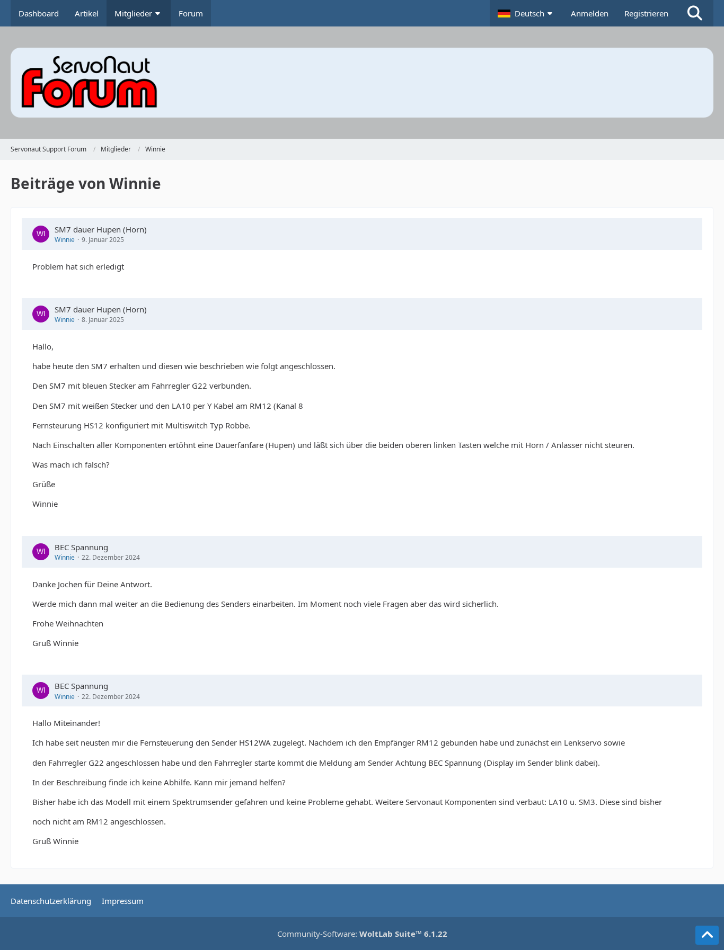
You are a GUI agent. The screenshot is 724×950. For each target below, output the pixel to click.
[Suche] (694, 13)
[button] (526, 13)
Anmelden (589, 13)
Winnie (65, 239)
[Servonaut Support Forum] (362, 82)
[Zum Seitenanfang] (707, 935)
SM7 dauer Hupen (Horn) (101, 229)
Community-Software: (362, 933)
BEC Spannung (81, 547)
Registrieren (646, 13)
